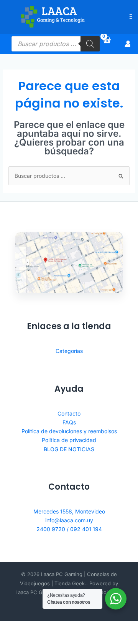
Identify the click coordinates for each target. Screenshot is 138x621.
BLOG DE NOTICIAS (69, 449)
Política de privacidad (69, 440)
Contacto (69, 413)
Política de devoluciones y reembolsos (69, 431)
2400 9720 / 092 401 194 (69, 529)
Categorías (69, 351)
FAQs (69, 422)
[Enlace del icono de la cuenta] (128, 43)
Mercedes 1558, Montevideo (69, 511)
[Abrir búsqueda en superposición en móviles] (56, 43)
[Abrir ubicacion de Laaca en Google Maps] (69, 262)
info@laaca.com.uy (69, 520)
